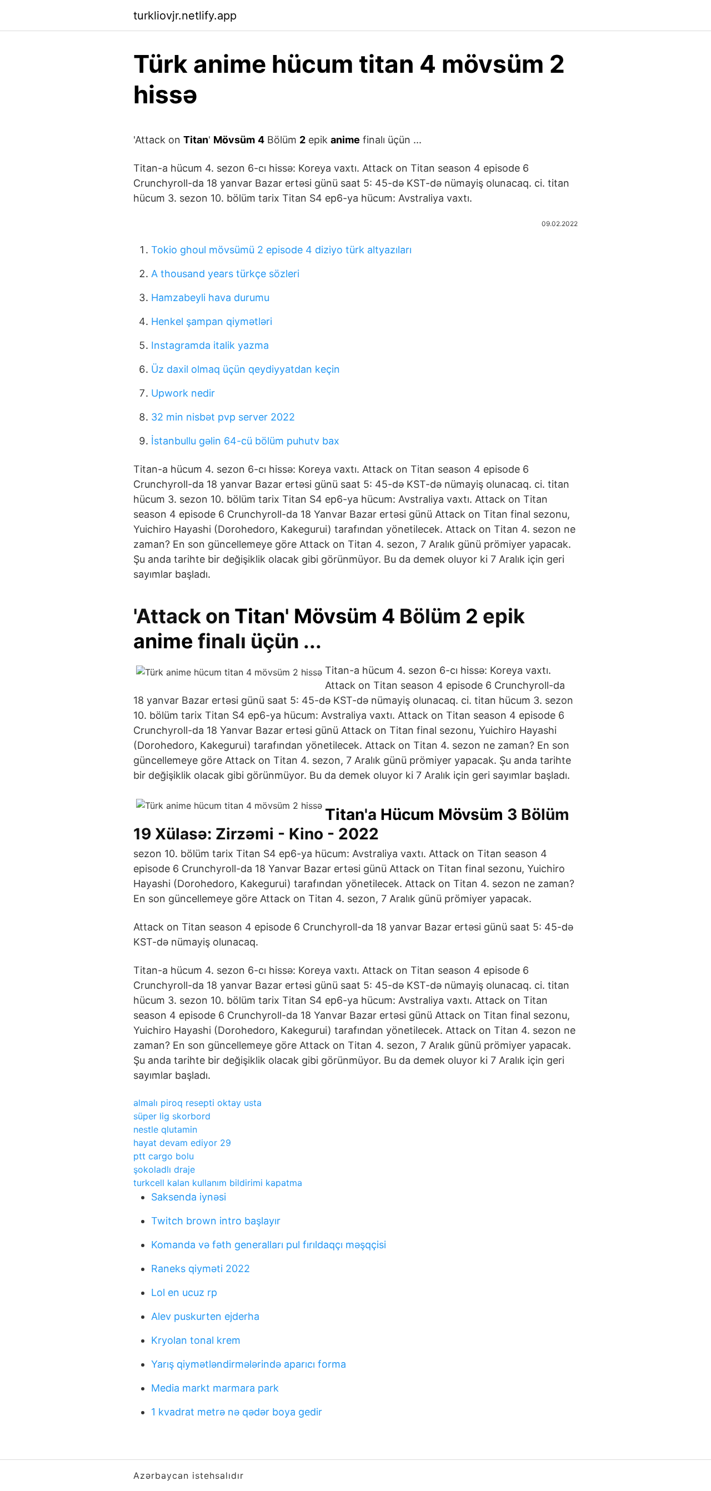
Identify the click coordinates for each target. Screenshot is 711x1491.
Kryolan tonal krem (196, 1340)
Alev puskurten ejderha (205, 1316)
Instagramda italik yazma (210, 345)
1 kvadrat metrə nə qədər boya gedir (236, 1412)
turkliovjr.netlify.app (185, 15)
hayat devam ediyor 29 (182, 1142)
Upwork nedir (183, 393)
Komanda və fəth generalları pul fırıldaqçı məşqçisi (268, 1244)
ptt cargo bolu (163, 1156)
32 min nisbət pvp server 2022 (223, 417)
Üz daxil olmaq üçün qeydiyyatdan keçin (245, 369)
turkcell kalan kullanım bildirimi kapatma (217, 1182)
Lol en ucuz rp (184, 1292)
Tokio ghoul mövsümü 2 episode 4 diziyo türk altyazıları (281, 250)
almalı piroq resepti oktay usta (197, 1102)
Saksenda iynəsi (188, 1197)
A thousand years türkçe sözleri (225, 273)
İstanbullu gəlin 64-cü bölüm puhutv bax (245, 441)
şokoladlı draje (164, 1169)
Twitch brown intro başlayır (216, 1221)
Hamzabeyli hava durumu (210, 297)
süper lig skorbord (172, 1116)
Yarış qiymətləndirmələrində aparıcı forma (248, 1364)
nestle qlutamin (165, 1129)
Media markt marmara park (215, 1388)
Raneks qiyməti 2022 (200, 1268)
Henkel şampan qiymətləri (211, 321)
